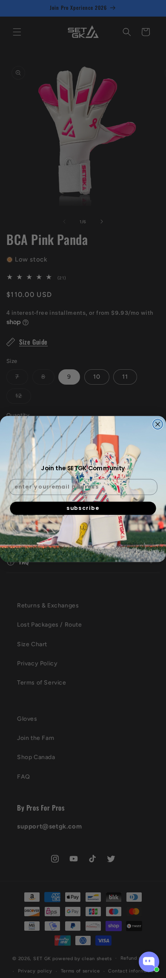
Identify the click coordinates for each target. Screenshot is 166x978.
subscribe (82, 508)
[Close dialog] (158, 424)
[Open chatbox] (149, 962)
